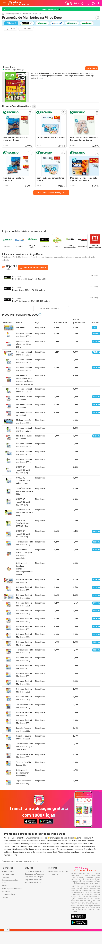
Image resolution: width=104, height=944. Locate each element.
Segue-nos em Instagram (34, 877)
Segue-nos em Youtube (33, 880)
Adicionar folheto (8, 894)
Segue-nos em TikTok (33, 882)
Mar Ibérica (27, 14)
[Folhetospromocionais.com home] (18, 3)
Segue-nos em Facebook (34, 874)
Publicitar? (6, 877)
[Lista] (93, 3)
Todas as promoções (13, 14)
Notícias (5, 897)
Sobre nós (6, 891)
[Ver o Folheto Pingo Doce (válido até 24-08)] (15, 87)
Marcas (4, 883)
